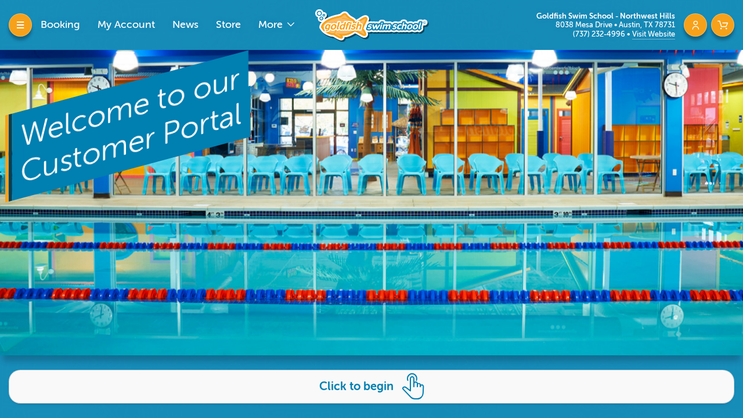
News (185, 24)
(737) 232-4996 (600, 34)
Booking (60, 24)
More (272, 24)
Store (228, 24)
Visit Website (653, 34)
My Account (126, 24)
